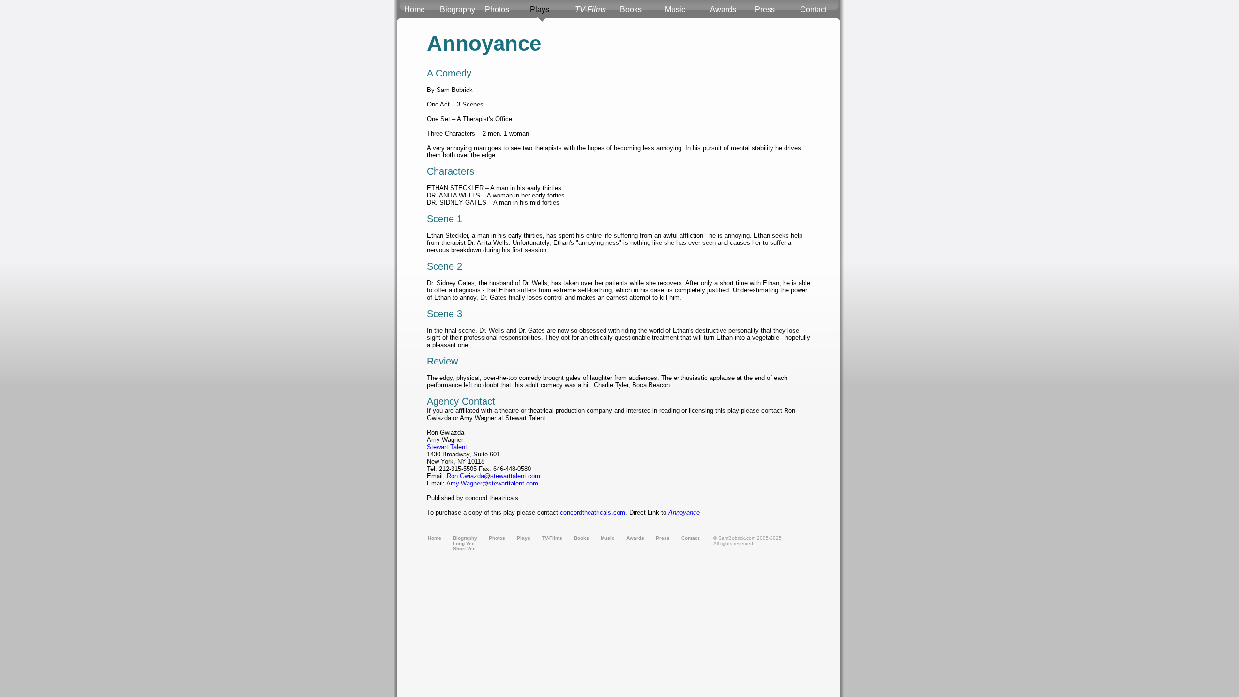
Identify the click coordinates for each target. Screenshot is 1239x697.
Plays (539, 9)
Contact (813, 9)
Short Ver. (464, 548)
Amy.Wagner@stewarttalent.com (492, 483)
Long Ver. (464, 543)
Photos (497, 9)
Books (631, 9)
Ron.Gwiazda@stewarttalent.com (493, 476)
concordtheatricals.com (592, 512)
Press (765, 9)
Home (414, 9)
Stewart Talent (447, 447)
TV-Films (590, 9)
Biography (457, 9)
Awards (723, 9)
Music (675, 9)
